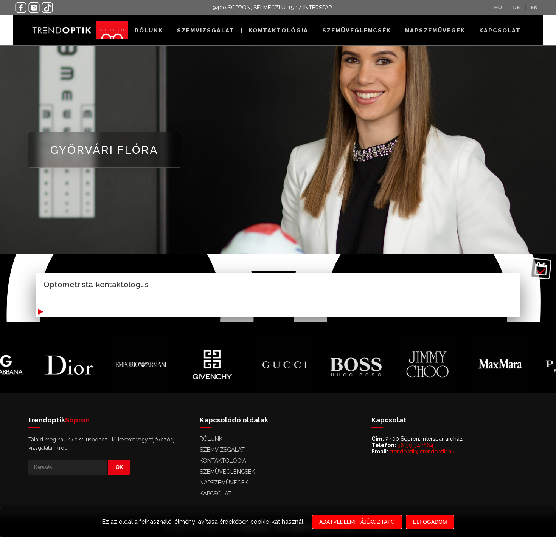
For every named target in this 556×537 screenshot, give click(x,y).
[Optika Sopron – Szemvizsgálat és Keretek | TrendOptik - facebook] (20, 7)
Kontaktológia (278, 30)
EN (534, 7)
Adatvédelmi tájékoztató (357, 522)
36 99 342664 (415, 445)
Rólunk (149, 30)
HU (498, 7)
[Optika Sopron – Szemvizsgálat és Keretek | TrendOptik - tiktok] (47, 7)
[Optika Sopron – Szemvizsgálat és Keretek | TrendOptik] (78, 30)
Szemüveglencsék (356, 30)
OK (119, 467)
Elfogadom (430, 522)
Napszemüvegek (435, 30)
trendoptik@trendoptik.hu (422, 451)
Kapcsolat (500, 30)
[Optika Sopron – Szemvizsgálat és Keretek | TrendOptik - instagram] (34, 7)
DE (516, 7)
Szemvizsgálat (206, 30)
